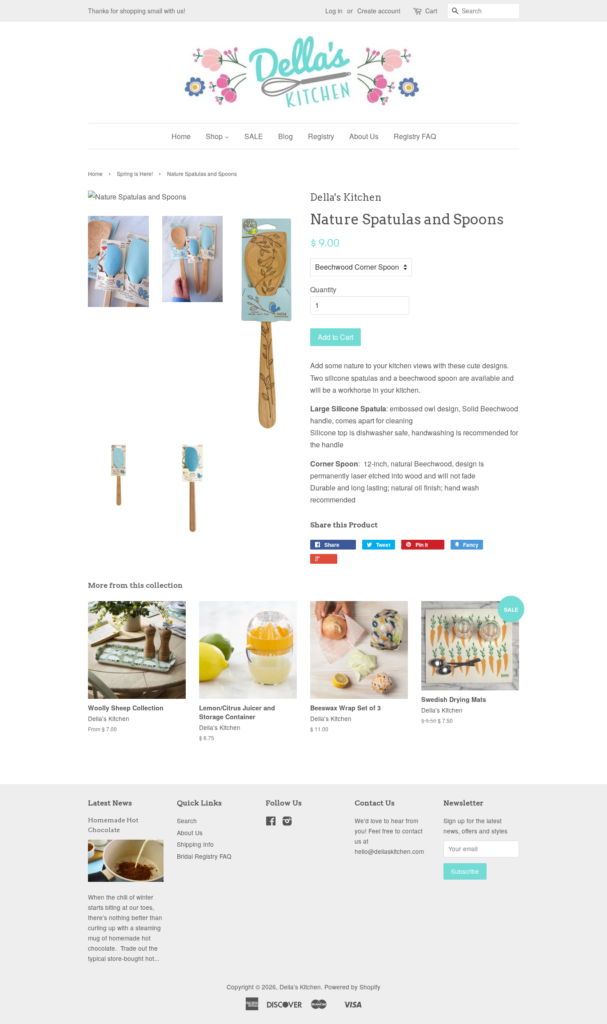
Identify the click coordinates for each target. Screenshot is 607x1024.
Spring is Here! (135, 173)
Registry (321, 136)
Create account (378, 10)
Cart (431, 10)
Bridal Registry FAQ (204, 856)
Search (187, 820)
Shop (215, 136)
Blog (285, 136)
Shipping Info (195, 844)
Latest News (110, 803)
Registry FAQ (415, 136)
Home (181, 136)
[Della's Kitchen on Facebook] (271, 822)
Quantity (323, 289)
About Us (364, 136)
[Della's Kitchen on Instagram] (287, 822)
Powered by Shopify (352, 986)
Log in (334, 10)
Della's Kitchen (300, 986)
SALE (253, 136)
